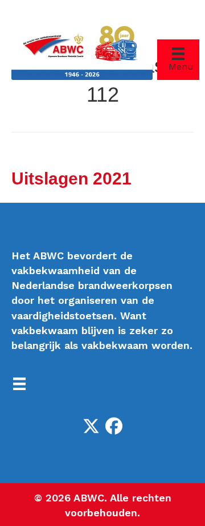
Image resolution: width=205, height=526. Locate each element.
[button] (91, 426)
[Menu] (19, 384)
